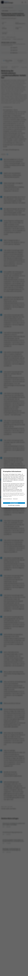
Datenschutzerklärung (7, 498)
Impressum (15, 498)
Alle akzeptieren (14, 503)
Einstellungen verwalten (14, 505)
